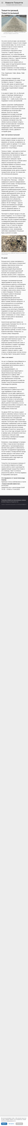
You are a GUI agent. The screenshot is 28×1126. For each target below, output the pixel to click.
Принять (4, 1123)
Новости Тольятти (14, 3)
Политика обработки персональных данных (13, 500)
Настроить (11, 1123)
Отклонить (19, 1123)
